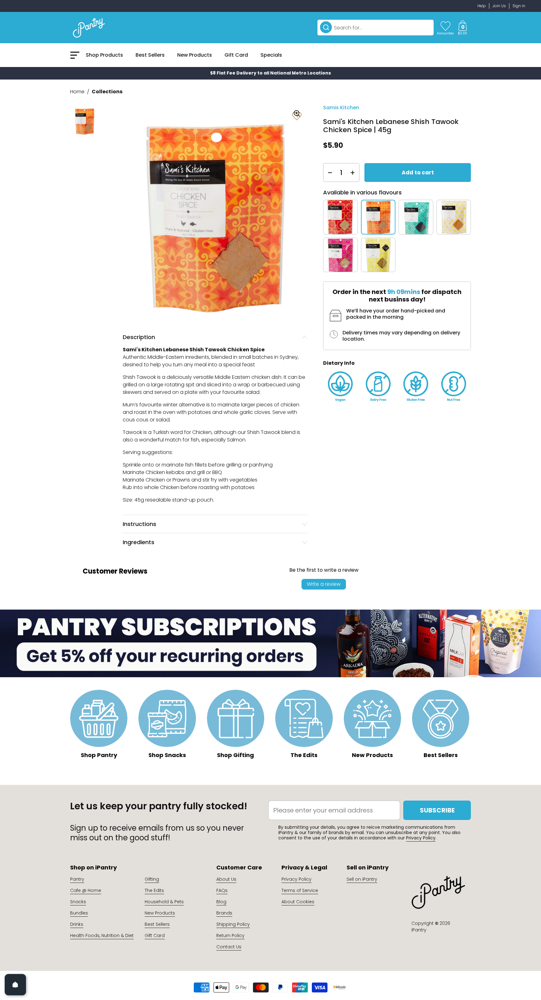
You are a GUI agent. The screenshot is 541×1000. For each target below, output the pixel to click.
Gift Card (155, 935)
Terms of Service (299, 890)
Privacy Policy (420, 838)
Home (77, 91)
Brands (224, 913)
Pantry (77, 879)
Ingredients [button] (138, 542)
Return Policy (230, 935)
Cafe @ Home (85, 890)
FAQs (222, 890)
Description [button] (139, 337)
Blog (221, 902)
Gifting (152, 879)
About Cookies (297, 902)
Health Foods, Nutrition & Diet (102, 935)
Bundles (79, 913)
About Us (226, 879)
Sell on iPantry (362, 879)
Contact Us (228, 947)
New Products (160, 913)
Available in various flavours (362, 192)
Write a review (324, 584)
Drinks (76, 924)
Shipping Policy (233, 924)
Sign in (519, 5)
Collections (107, 91)
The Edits (154, 890)
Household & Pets (164, 902)
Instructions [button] (139, 524)
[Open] (15, 984)
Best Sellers (157, 924)
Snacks (78, 902)
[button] (462, 27)
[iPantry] (89, 27)
